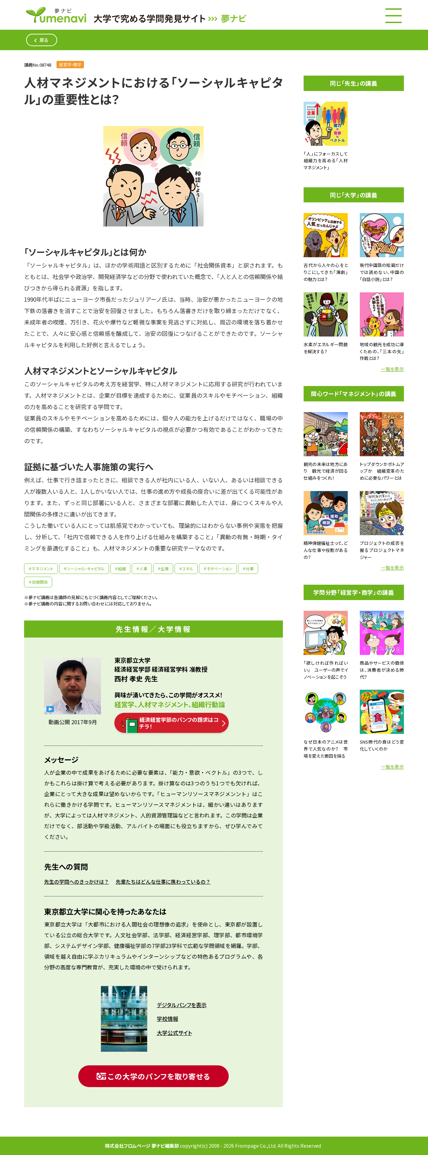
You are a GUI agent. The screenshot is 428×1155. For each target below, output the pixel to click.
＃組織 (120, 568)
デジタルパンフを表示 (182, 1005)
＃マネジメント (41, 568)
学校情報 (167, 1019)
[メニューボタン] (393, 15)
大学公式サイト (174, 1033)
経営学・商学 (70, 64)
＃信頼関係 (38, 582)
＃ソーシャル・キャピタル (84, 568)
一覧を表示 (392, 369)
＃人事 (141, 568)
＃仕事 (248, 568)
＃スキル (186, 568)
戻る (43, 39)
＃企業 (163, 568)
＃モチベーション (217, 568)
